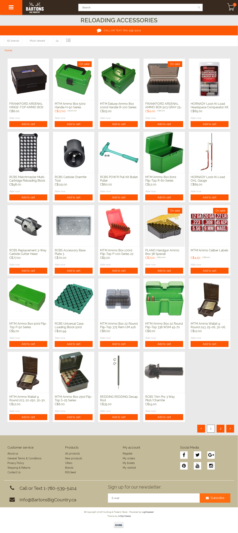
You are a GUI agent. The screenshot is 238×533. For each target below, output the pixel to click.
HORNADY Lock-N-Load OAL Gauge (208, 178)
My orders (129, 458)
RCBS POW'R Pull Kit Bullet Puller (119, 178)
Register (128, 453)
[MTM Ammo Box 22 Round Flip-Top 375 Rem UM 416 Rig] (119, 299)
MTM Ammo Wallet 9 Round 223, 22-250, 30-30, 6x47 (27, 398)
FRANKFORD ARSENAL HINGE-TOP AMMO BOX (26, 105)
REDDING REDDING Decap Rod (119, 398)
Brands (69, 467)
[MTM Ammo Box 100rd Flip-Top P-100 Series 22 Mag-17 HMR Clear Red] (119, 226)
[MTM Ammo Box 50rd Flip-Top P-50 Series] (28, 299)
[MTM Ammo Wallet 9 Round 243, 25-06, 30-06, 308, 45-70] (209, 299)
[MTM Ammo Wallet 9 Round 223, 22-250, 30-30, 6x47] (28, 372)
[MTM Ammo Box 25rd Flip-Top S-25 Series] (73, 372)
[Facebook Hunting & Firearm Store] (184, 455)
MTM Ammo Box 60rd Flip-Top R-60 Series (160, 178)
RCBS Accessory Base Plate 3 (70, 252)
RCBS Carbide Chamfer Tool (71, 178)
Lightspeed (148, 512)
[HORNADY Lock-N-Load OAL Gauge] (209, 152)
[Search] (199, 7)
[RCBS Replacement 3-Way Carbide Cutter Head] (28, 226)
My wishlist (129, 467)
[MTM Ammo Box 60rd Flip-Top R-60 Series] (164, 152)
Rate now (14, 118)
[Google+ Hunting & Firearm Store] (211, 455)
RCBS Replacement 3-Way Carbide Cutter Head (27, 252)
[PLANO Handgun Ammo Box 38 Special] (164, 226)
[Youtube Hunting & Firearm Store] (197, 466)
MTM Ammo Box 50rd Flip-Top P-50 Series (28, 325)
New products (73, 458)
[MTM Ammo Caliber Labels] (209, 226)
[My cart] (231, 7)
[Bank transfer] (118, 525)
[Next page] (230, 429)
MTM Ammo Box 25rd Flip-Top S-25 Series (73, 398)
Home (8, 50)
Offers (68, 463)
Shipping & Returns (18, 467)
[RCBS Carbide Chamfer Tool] (73, 152)
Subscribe (217, 498)
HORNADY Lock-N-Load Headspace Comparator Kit (209, 105)
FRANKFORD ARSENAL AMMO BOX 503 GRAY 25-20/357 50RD (163, 105)
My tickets (129, 463)
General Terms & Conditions (24, 458)
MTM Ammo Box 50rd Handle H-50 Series (70, 105)
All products (72, 453)
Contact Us (14, 472)
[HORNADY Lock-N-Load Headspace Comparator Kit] (209, 79)
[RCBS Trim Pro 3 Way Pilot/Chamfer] (164, 372)
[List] (68, 40)
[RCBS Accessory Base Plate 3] (73, 226)
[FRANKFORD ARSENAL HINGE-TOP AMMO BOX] (28, 79)
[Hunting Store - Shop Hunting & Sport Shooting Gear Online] (50, 7)
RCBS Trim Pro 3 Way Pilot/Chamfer (160, 398)
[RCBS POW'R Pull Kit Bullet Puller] (119, 152)
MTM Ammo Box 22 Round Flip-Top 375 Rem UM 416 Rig (119, 325)
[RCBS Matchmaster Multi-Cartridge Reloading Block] (28, 152)
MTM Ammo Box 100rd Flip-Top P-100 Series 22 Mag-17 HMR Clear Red (117, 252)
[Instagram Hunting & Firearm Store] (211, 466)
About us (12, 453)
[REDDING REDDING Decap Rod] (119, 372)
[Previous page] (201, 429)
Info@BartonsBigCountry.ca (48, 499)
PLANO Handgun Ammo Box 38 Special (162, 252)
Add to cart (28, 124)
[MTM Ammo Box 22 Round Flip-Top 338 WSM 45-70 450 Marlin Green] (164, 299)
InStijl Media (124, 516)
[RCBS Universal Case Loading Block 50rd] (73, 299)
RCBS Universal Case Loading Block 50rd (69, 325)
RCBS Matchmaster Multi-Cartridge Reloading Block (27, 178)
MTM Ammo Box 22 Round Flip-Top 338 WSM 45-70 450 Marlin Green (164, 325)
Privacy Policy (15, 463)
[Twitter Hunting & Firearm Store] (197, 455)
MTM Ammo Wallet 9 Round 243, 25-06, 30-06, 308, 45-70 (208, 325)
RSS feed (70, 472)
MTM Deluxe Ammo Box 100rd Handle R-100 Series (118, 105)
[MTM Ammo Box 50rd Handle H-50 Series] (73, 79)
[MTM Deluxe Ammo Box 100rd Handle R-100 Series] (119, 79)
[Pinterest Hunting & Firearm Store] (184, 466)
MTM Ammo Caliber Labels (209, 250)
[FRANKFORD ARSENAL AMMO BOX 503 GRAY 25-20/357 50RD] (164, 79)
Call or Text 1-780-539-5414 (48, 488)
